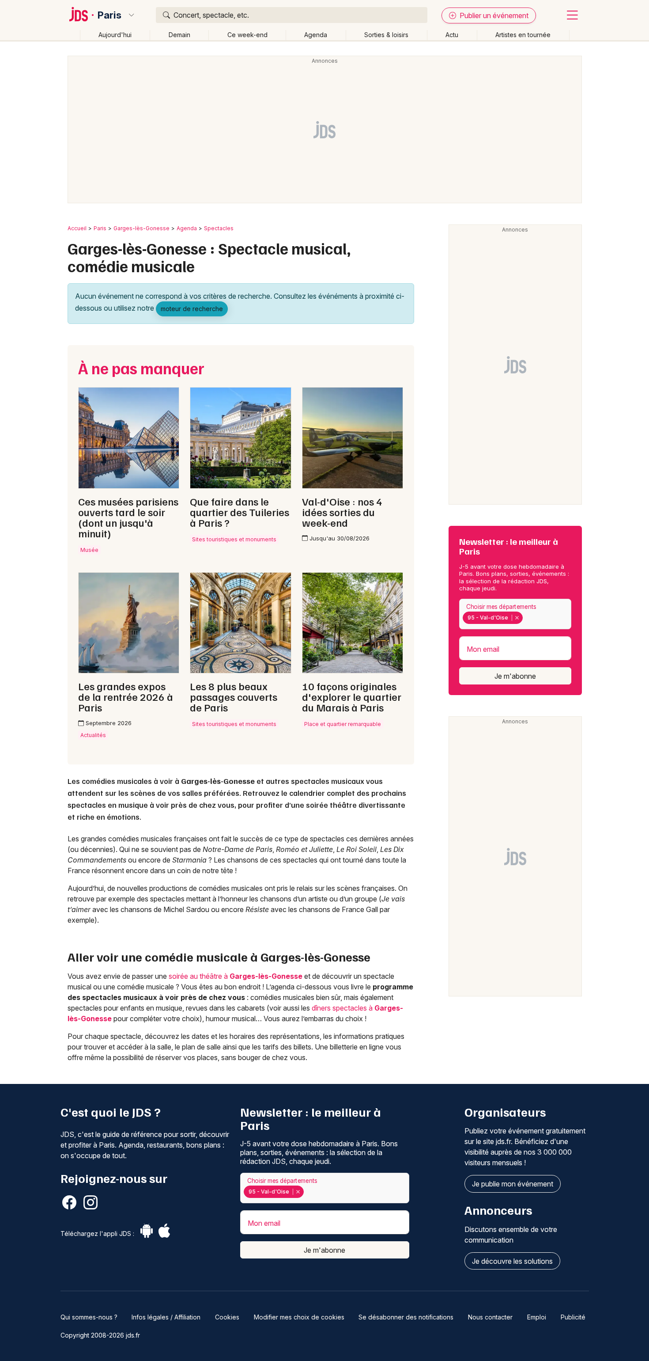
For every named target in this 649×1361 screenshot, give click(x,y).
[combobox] (515, 614)
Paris (109, 15)
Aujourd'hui (115, 34)
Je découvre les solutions (512, 1261)
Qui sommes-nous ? (88, 1317)
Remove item (517, 618)
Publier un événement (493, 15)
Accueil (77, 228)
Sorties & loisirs (386, 34)
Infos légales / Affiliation (166, 1317)
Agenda (315, 34)
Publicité (573, 1317)
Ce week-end (247, 34)
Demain (179, 34)
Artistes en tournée (523, 34)
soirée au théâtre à (235, 976)
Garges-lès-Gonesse (141, 228)
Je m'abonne (515, 676)
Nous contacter (490, 1317)
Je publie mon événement (512, 1183)
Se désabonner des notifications (405, 1317)
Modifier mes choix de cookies (299, 1317)
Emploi (536, 1317)
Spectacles (219, 228)
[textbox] (526, 618)
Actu (451, 34)
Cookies (227, 1317)
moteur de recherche (192, 308)
